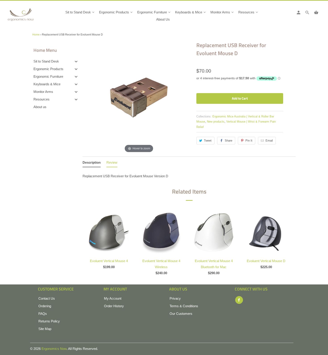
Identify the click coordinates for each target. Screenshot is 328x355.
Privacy (175, 298)
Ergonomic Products (48, 69)
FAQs (42, 313)
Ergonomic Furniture (48, 76)
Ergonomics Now (54, 349)
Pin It (248, 140)
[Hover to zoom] (139, 97)
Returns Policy (49, 321)
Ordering (44, 306)
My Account (112, 298)
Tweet (208, 140)
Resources (41, 99)
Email (269, 140)
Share (228, 140)
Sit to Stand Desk (46, 61)
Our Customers (181, 313)
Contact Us (46, 298)
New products (215, 121)
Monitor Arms (43, 92)
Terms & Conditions (184, 306)
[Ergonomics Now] (28, 16)
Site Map (44, 329)
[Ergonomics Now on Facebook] (239, 300)
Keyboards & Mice (46, 84)
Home (36, 34)
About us (39, 107)
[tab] (92, 163)
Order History (114, 306)
